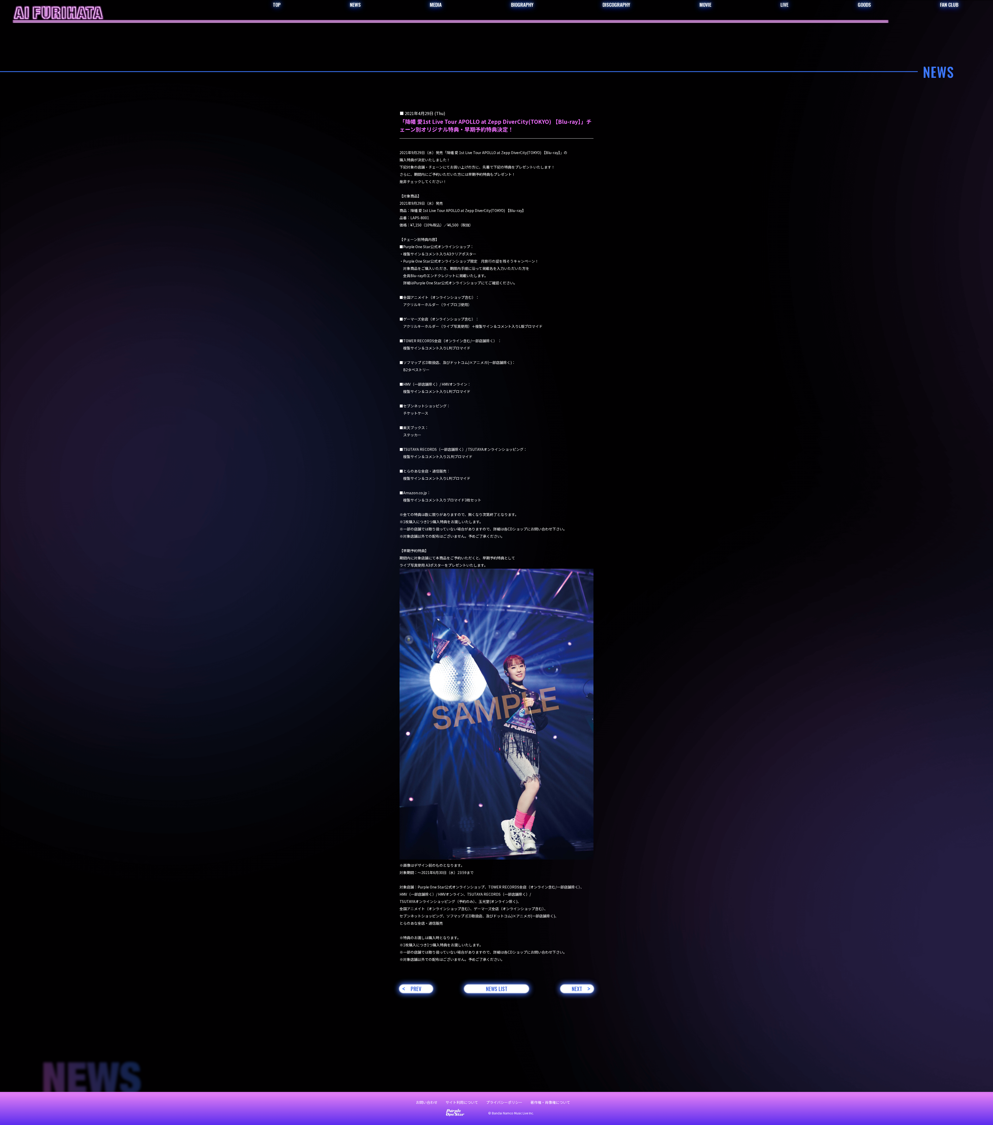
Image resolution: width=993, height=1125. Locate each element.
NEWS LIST (496, 989)
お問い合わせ (427, 1102)
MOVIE (705, 4)
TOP (277, 4)
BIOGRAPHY (522, 4)
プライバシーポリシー (504, 1102)
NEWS (355, 4)
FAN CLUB (949, 4)
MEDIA (436, 4)
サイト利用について (462, 1102)
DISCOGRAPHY (616, 4)
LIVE (784, 4)
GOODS (864, 4)
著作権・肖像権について (550, 1102)
